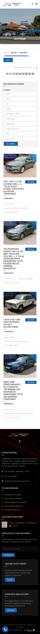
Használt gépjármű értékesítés (15, 502)
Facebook (19, 441)
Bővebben (10, 610)
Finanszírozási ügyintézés (13, 506)
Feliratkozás (8, 555)
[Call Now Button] (5, 629)
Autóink (10, 580)
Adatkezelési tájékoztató (13, 630)
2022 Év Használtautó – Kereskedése (22, 523)
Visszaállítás (11, 144)
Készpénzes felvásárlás (12, 495)
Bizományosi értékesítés (13, 498)
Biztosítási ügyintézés (12, 510)
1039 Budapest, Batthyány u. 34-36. (17, 471)
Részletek (30, 182)
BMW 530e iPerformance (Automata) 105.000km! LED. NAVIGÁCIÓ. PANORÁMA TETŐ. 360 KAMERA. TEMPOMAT (13, 391)
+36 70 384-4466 (10, 476)
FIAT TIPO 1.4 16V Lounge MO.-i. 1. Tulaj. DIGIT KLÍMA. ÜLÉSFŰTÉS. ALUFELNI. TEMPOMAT (13, 187)
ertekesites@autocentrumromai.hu (16, 481)
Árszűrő (6, 53)
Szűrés (8, 60)
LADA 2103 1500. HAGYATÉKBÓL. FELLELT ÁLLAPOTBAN (12, 323)
